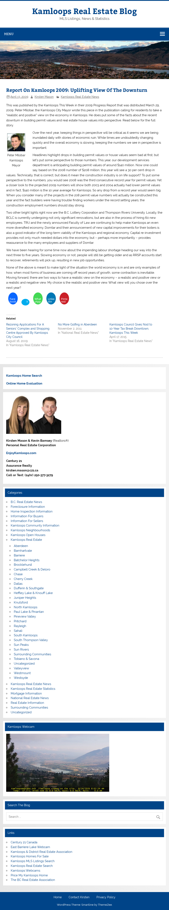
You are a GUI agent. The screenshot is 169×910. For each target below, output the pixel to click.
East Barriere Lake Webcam (30, 847)
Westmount (22, 673)
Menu (9, 34)
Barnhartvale (23, 551)
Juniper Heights (25, 598)
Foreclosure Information (28, 507)
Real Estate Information (27, 703)
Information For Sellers (27, 521)
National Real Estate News (30, 698)
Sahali (18, 631)
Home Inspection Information (32, 511)
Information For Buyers (27, 516)
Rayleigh (20, 626)
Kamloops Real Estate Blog (84, 11)
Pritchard (20, 621)
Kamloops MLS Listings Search (33, 861)
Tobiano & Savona (26, 659)
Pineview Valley (25, 616)
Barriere (19, 555)
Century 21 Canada (24, 842)
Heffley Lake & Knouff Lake (33, 593)
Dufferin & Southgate (29, 588)
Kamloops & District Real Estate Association (41, 852)
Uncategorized (24, 663)
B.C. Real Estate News (26, 502)
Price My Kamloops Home (29, 875)
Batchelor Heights (26, 560)
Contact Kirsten (79, 897)
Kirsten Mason (44, 96)
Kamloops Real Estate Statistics (33, 689)
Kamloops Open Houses (28, 535)
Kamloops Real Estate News (80, 96)
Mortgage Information (26, 693)
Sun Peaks (21, 645)
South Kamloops (26, 635)
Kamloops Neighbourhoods (30, 530)
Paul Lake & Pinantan (29, 612)
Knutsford (21, 602)
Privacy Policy (105, 897)
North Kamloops (25, 607)
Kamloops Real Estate (26, 540)
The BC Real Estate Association (33, 880)
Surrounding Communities (32, 654)
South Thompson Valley (31, 640)
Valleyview (21, 668)
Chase (18, 574)
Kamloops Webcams (25, 870)
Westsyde (21, 678)
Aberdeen (21, 546)
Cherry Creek (23, 579)
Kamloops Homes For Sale (30, 856)
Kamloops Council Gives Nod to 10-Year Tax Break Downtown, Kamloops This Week (130, 328)
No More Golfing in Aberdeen (77, 324)
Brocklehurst (23, 565)
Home (58, 897)
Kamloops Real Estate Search (32, 866)
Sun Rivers (21, 649)
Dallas (18, 584)
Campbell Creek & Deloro (32, 569)
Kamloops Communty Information (35, 525)
